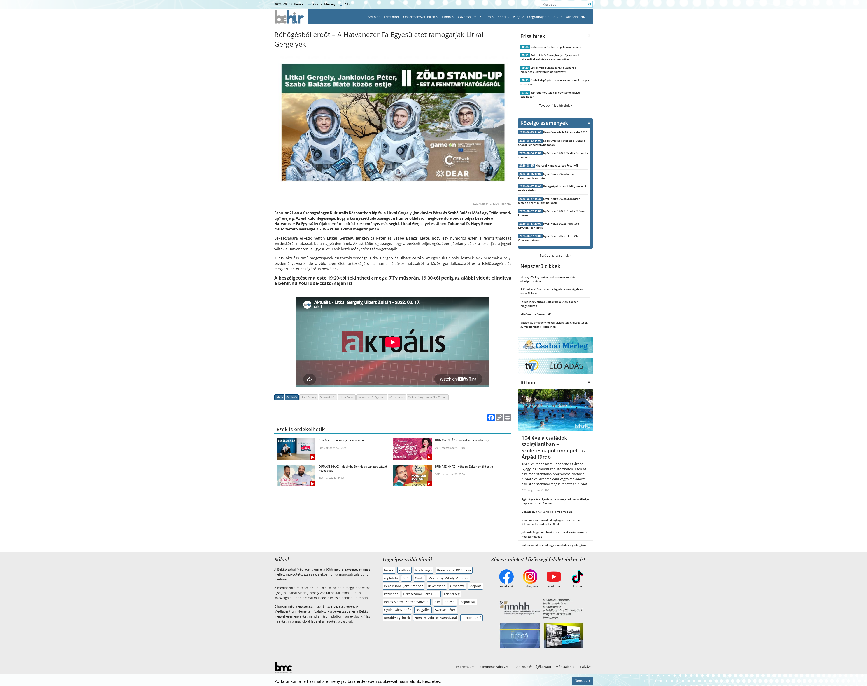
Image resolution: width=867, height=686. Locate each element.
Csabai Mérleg (323, 4)
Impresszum (465, 667)
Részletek (431, 681)
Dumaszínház (328, 397)
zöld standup (397, 397)
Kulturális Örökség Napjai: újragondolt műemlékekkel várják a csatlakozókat (550, 57)
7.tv (556, 17)
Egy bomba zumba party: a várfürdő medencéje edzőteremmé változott (548, 70)
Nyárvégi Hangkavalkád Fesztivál (557, 165)
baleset (450, 602)
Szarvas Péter (445, 610)
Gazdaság (465, 17)
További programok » (555, 255)
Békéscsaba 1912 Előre (454, 570)
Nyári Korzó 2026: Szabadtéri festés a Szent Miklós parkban (549, 201)
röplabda (391, 578)
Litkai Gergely (309, 397)
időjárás (475, 586)
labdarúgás (423, 570)
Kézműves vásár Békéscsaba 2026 (565, 132)
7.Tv (437, 602)
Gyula (419, 578)
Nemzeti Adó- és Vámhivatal (436, 618)
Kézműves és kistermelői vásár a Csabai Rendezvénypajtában (551, 143)
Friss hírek (392, 17)
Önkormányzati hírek (419, 17)
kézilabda (391, 594)
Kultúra (486, 17)
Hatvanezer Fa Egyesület (372, 397)
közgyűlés (423, 610)
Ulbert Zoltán (346, 397)
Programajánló (538, 17)
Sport (502, 17)
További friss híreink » (555, 105)
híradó (389, 570)
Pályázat (586, 667)
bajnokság (468, 602)
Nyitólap (374, 17)
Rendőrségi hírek (397, 618)
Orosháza (457, 586)
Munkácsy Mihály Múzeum (448, 578)
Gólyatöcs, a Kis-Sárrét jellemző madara (555, 47)
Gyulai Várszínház (397, 610)
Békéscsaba (436, 586)
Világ (517, 17)
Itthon (447, 17)
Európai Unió (471, 618)
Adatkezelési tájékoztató (533, 667)
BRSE (406, 578)
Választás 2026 (576, 17)
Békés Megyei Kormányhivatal (406, 602)
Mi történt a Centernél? (535, 314)
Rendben (582, 680)
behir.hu (506, 203)
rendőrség (452, 594)
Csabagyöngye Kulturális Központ (427, 397)
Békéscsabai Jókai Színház (403, 586)
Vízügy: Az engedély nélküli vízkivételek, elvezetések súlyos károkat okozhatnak (554, 325)
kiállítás (404, 570)
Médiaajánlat (566, 667)
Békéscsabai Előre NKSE (421, 594)
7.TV (346, 4)
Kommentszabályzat (494, 667)
